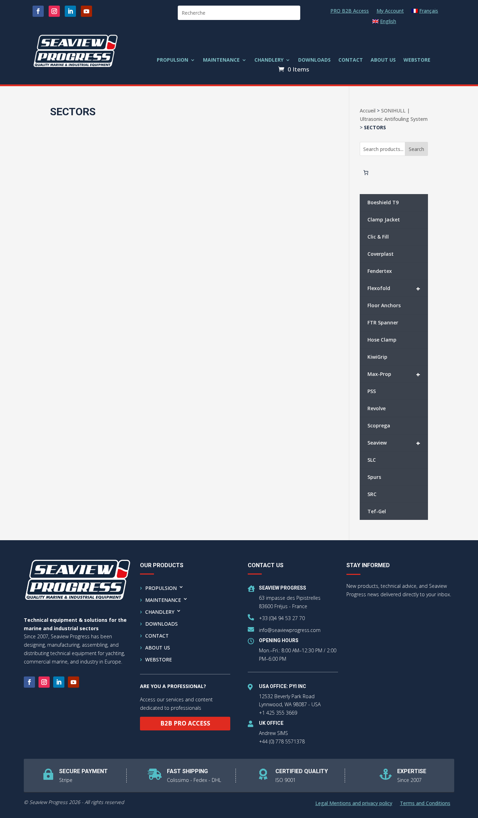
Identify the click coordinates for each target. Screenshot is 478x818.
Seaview (393, 443)
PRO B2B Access (349, 11)
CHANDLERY (268, 60)
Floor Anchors (384, 305)
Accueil (367, 110)
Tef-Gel (376, 511)
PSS (371, 391)
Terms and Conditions (425, 803)
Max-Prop (393, 374)
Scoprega (378, 425)
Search (416, 149)
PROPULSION (172, 60)
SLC (371, 459)
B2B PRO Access (185, 723)
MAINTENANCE (221, 60)
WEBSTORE (416, 60)
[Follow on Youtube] (86, 11)
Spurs (374, 477)
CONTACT (350, 60)
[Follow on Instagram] (54, 11)
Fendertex (379, 271)
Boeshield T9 (383, 202)
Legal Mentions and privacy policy (353, 803)
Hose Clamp (381, 339)
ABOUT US (383, 60)
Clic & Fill (378, 236)
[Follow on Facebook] (38, 11)
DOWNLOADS (314, 60)
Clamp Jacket (383, 219)
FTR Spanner (382, 322)
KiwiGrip (377, 356)
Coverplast (380, 253)
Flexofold (393, 288)
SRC (372, 494)
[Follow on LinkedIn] (70, 11)
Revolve (376, 408)
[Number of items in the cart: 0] (366, 172)
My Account (390, 11)
